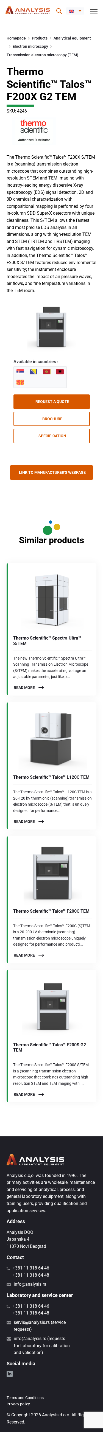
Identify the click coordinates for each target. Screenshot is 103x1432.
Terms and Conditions (25, 1397)
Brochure (52, 419)
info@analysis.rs (30, 1284)
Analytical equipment (72, 38)
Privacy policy (18, 1404)
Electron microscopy (30, 46)
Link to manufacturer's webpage (52, 472)
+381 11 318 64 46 (31, 1268)
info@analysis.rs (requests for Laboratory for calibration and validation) (42, 1345)
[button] (75, 11)
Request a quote (52, 401)
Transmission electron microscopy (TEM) (42, 55)
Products (40, 38)
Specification (52, 436)
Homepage (16, 38)
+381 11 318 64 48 (31, 1275)
